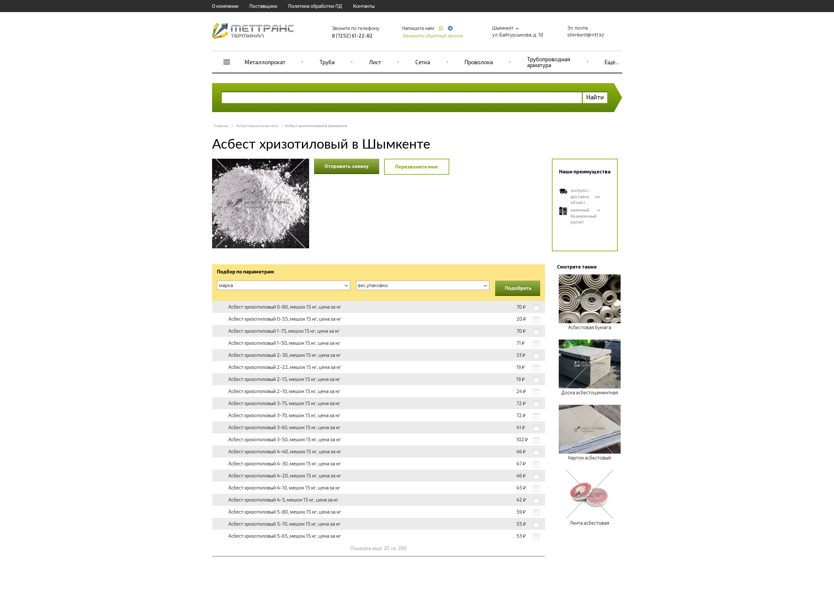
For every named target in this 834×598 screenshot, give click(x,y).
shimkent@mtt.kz (585, 34)
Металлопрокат (265, 62)
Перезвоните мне (416, 166)
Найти (595, 97)
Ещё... (612, 62)
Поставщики (263, 6)
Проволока (479, 62)
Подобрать (518, 288)
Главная (221, 126)
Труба (327, 62)
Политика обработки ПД (315, 6)
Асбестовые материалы (257, 126)
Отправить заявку (346, 166)
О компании (225, 6)
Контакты (364, 6)
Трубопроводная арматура (548, 62)
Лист (375, 62)
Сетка (422, 62)
